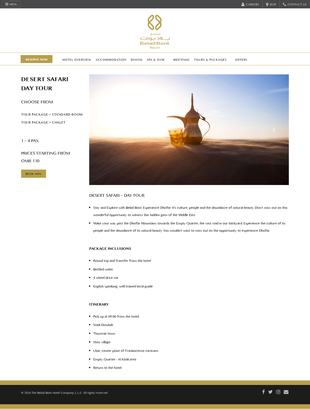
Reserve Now (36, 59)
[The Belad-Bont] (155, 32)
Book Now (34, 174)
